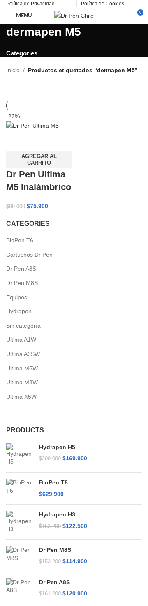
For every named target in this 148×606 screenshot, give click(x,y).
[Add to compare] (16, 141)
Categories (21, 53)
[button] (39, 159)
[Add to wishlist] (61, 141)
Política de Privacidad (30, 4)
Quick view (38, 141)
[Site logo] (74, 15)
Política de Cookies (102, 4)
